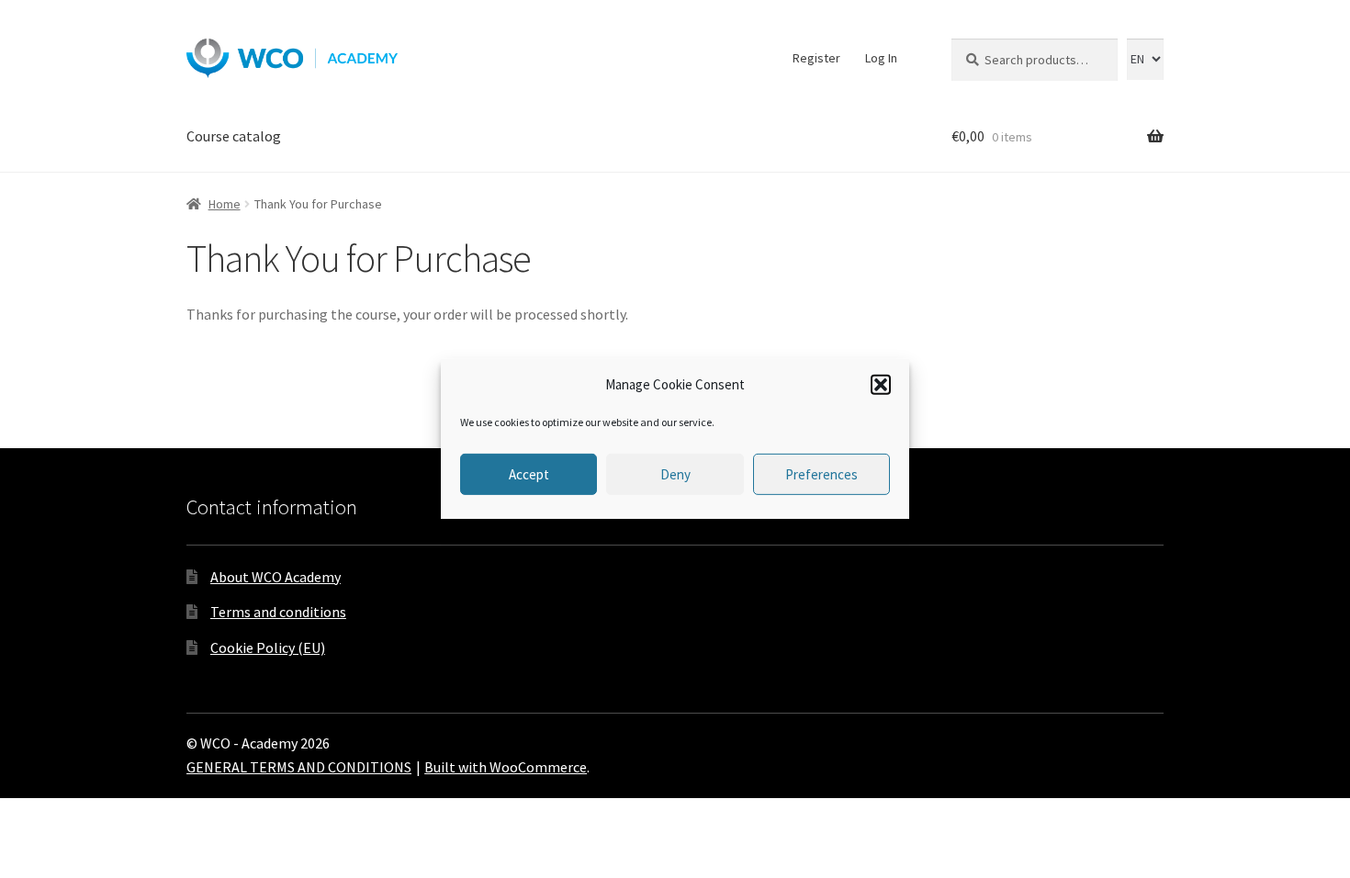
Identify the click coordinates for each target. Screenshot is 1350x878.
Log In (881, 58)
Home (224, 204)
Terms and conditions (278, 611)
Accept (529, 474)
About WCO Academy (275, 577)
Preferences (821, 474)
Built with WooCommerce (505, 767)
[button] (881, 385)
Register (816, 58)
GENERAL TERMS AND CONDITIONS (298, 767)
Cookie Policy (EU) (267, 647)
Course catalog (233, 136)
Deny (675, 474)
